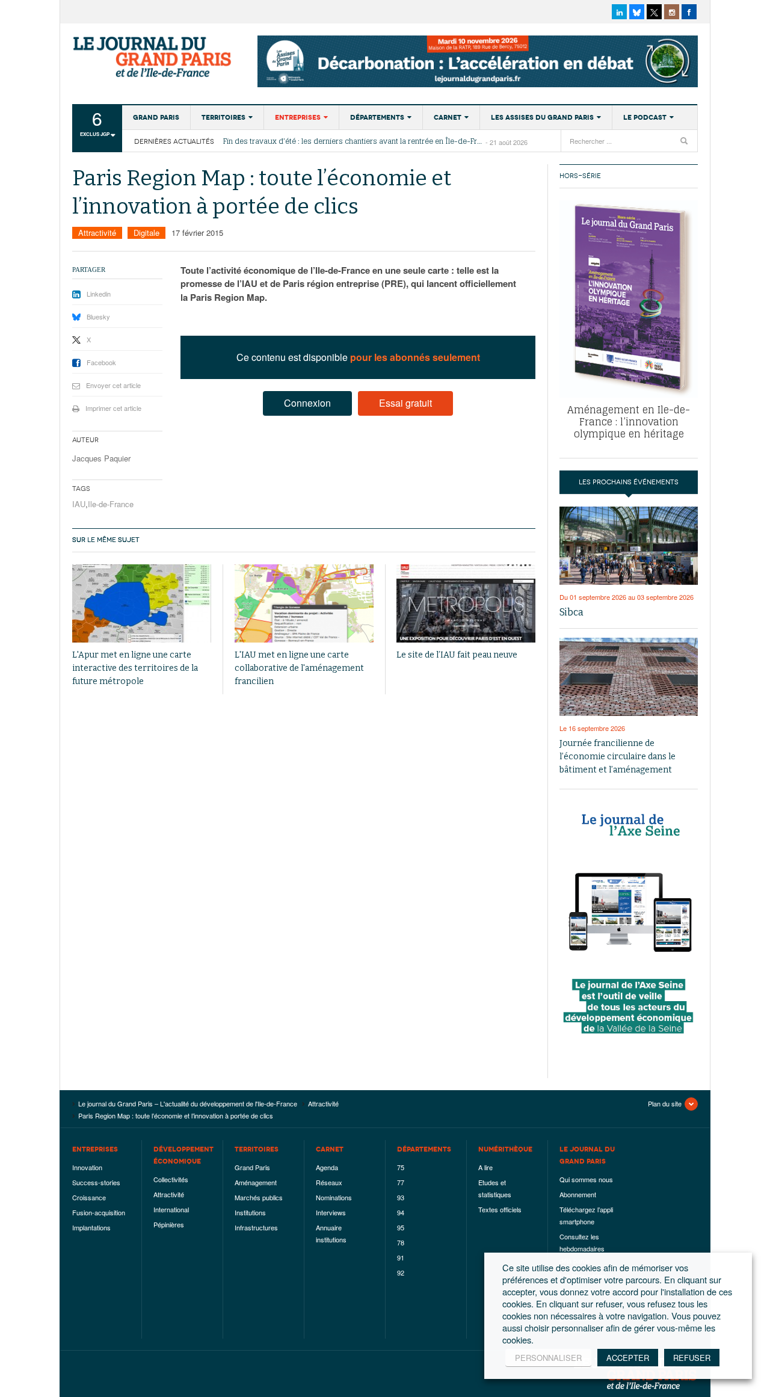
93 (400, 1197)
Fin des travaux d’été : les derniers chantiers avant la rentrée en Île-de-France (354, 141)
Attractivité (97, 232)
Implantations (91, 1227)
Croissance (89, 1197)
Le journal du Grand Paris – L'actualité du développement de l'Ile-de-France (153, 57)
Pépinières (168, 1224)
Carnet (447, 117)
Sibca (571, 612)
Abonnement (577, 1194)
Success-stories (96, 1182)
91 (400, 1257)
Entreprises (298, 117)
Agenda (327, 1167)
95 (400, 1227)
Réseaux (329, 1182)
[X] (654, 11)
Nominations (334, 1197)
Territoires (223, 117)
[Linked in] (619, 11)
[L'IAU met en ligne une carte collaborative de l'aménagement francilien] (304, 603)
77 (400, 1182)
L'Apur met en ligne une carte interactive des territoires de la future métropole (135, 668)
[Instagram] (671, 11)
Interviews (331, 1212)
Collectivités (170, 1179)
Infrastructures (256, 1227)
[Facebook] (689, 11)
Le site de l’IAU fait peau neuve (456, 655)
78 (400, 1242)
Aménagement (256, 1182)
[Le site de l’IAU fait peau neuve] (465, 603)
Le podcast (645, 117)
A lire (485, 1167)
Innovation (87, 1167)
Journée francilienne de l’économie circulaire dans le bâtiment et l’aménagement (617, 756)
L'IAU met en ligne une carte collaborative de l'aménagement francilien (299, 668)
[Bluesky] (636, 11)
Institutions (250, 1212)
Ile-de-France (111, 504)
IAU (78, 504)
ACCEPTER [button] (627, 1357)
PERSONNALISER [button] (548, 1357)
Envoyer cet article (113, 385)
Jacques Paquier (101, 458)
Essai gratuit (405, 403)
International (171, 1209)
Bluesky (98, 316)
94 (400, 1212)
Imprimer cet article (113, 408)
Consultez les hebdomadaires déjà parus (582, 1248)
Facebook (101, 362)
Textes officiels (500, 1209)
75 (400, 1167)
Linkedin (99, 293)
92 (400, 1272)
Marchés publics (259, 1197)
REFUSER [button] (691, 1357)
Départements (377, 117)
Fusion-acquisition (98, 1212)
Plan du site (665, 1103)
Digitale (146, 232)
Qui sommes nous (586, 1179)
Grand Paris (156, 117)
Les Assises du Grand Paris (542, 117)
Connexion (307, 403)
